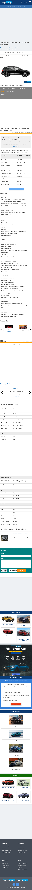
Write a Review (4, 97)
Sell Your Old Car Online (16, 677)
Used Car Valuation (6, 852)
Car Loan (4, 848)
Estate (23, 331)
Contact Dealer (16, 396)
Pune (24, 846)
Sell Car (8, 6)
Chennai (20, 848)
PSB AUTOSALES (16, 388)
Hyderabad (25, 850)
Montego (9, 331)
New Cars (23, 6)
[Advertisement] (16, 24)
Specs (12, 52)
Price (2, 52)
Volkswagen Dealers (5, 384)
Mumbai (20, 846)
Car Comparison (5, 865)
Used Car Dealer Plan (6, 850)
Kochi (24, 848)
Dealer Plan (18, 6)
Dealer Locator (5, 867)
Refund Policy (24, 863)
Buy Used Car (13, 6)
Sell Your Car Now (16, 704)
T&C (19, 869)
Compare (3, 94)
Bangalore (20, 850)
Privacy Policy (24, 869)
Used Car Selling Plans (7, 846)
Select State (22, 2)
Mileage (7, 52)
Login (26, 2)
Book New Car (5, 863)
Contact (24, 865)
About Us (20, 865)
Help (19, 863)
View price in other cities (16, 189)
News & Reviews (19, 52)
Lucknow (23, 852)
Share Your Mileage (27, 341)
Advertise (20, 867)
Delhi (19, 852)
